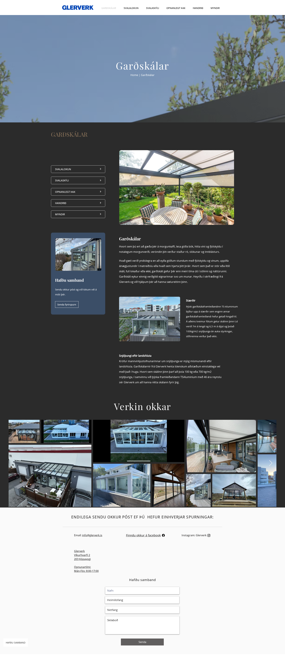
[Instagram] (209, 535)
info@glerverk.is (92, 535)
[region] (78, 169)
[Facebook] (163, 535)
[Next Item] (271, 463)
